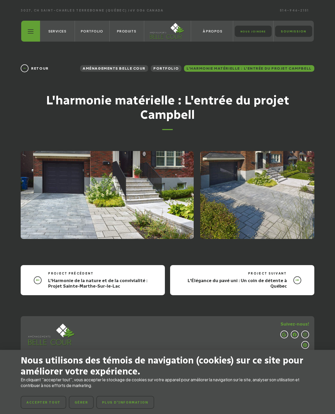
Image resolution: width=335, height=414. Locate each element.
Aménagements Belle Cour (114, 68)
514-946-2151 (294, 10)
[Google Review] (284, 334)
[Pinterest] (305, 345)
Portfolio (166, 68)
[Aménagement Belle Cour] (167, 31)
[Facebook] (295, 334)
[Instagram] (305, 334)
